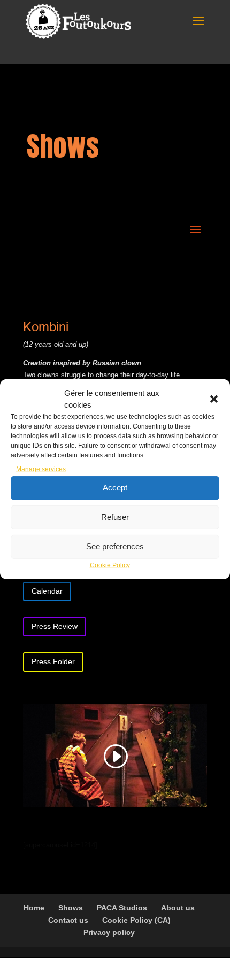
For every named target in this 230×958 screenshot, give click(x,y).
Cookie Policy (110, 565)
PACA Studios (122, 908)
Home (34, 908)
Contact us (68, 920)
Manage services (41, 469)
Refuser (115, 516)
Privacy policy (109, 932)
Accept (115, 487)
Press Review (55, 626)
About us (178, 908)
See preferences (115, 546)
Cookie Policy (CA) (136, 920)
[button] (214, 398)
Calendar (47, 591)
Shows (70, 908)
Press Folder (53, 661)
